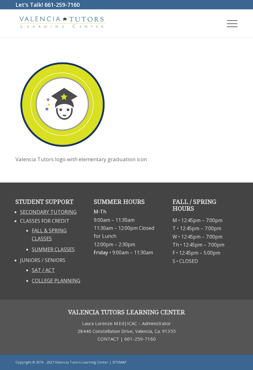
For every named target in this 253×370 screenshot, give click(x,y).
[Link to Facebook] (223, 362)
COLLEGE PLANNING (56, 280)
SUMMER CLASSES (53, 249)
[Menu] (229, 23)
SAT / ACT (43, 270)
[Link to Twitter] (233, 362)
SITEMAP (119, 362)
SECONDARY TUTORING (48, 212)
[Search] (215, 23)
